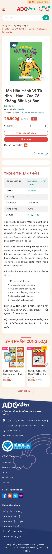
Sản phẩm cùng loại (26, 341)
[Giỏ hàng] (48, 9)
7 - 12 (36, 214)
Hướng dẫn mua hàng (12, 511)
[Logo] (16, 404)
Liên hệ (5, 482)
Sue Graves (25, 112)
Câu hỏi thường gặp (11, 536)
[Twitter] (15, 495)
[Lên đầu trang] (44, 540)
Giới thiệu (6, 462)
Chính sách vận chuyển (12, 521)
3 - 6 (29, 214)
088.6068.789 (14, 430)
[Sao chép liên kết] (46, 153)
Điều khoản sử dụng (11, 467)
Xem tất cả (24, 390)
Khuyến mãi (7, 477)
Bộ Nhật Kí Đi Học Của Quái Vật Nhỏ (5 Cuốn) (13, 374)
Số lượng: (8, 126)
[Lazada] (21, 495)
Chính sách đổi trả (10, 526)
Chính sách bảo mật (11, 516)
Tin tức (5, 472)
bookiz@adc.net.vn (16, 435)
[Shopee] (25, 145)
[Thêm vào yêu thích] (42, 78)
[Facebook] (4, 495)
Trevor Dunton (37, 112)
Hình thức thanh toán (12, 531)
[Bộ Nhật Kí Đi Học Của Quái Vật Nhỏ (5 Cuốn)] (13, 357)
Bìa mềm (20, 109)
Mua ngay (26, 139)
